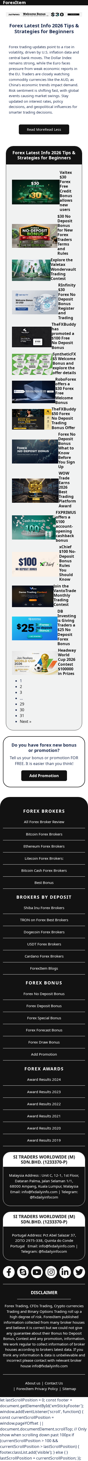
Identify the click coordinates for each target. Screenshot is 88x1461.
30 (22, 709)
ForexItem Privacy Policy (37, 1388)
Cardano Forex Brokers (44, 956)
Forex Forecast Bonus (44, 1030)
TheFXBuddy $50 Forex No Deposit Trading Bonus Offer (64, 418)
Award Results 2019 (44, 1140)
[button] (44, 129)
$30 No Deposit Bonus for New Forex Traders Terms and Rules (65, 235)
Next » (25, 721)
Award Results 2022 (44, 1103)
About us (32, 1383)
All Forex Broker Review (44, 821)
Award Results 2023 (44, 1091)
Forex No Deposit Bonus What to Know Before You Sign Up (67, 450)
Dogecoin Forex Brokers (44, 931)
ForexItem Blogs (44, 968)
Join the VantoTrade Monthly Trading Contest (65, 595)
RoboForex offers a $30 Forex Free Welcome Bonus (65, 391)
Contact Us (54, 1383)
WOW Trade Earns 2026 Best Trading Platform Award (67, 489)
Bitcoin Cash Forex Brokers (44, 870)
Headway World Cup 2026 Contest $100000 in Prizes (67, 662)
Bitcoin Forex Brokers (44, 834)
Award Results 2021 (44, 1115)
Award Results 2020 (44, 1128)
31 (22, 715)
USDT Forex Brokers (44, 944)
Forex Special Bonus (44, 1017)
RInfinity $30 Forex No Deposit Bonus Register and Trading (67, 301)
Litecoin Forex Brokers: (44, 858)
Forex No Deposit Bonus (44, 993)
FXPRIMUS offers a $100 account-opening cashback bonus (66, 526)
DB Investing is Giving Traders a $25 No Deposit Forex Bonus (66, 627)
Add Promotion (44, 775)
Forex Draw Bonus (44, 1042)
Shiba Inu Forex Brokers (44, 907)
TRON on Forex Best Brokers (44, 919)
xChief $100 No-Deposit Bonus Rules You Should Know (67, 563)
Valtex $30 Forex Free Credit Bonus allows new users (66, 191)
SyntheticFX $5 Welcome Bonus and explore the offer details (64, 363)
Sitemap (69, 1388)
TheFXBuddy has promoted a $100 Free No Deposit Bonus (64, 336)
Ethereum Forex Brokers (44, 846)
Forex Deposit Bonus (44, 1005)
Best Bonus (44, 882)
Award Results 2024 (44, 1079)
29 (22, 704)
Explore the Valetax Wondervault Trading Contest (63, 269)
